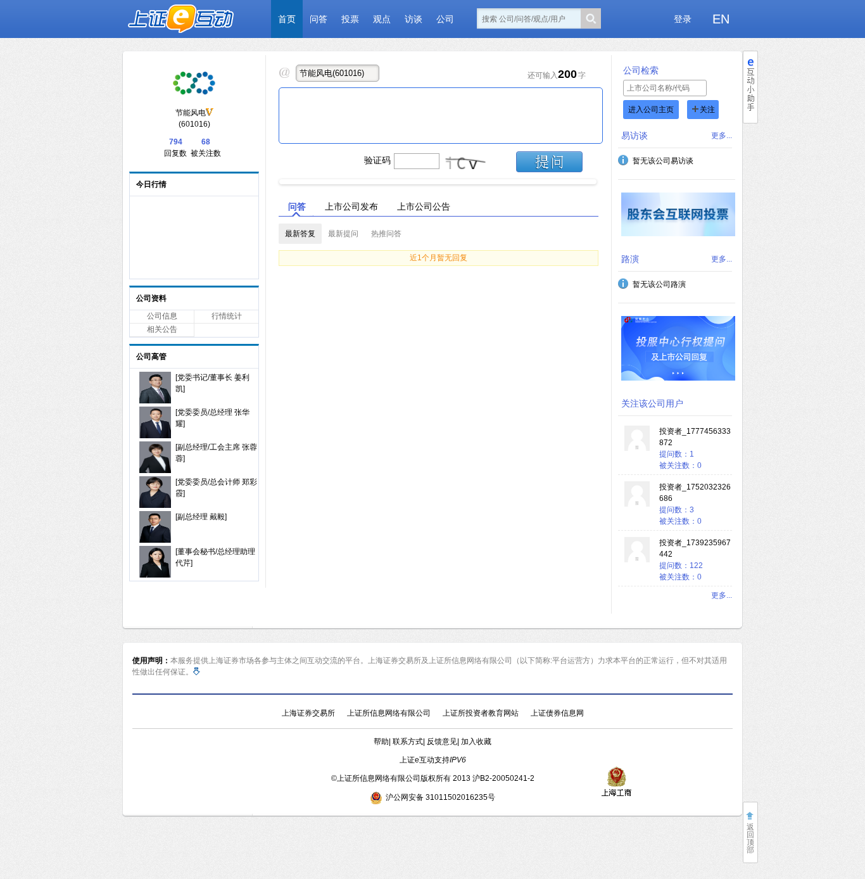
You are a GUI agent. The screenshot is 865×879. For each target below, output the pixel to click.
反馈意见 (442, 741)
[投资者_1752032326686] (637, 504)
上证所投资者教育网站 (481, 713)
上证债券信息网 (557, 713)
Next (607, 178)
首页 (287, 19)
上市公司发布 (351, 206)
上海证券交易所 (308, 713)
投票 (350, 19)
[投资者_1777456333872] (637, 448)
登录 (682, 19)
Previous (268, 178)
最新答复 (300, 233)
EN (720, 19)
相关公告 (162, 329)
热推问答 (386, 233)
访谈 (413, 19)
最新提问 (343, 233)
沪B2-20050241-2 (503, 778)
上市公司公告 (423, 206)
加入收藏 (476, 741)
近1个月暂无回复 (438, 257)
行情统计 (227, 316)
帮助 (381, 741)
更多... (721, 135)
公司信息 (162, 316)
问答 (318, 19)
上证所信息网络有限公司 (389, 713)
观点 (382, 19)
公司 (445, 19)
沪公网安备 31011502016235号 (440, 797)
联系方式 (408, 741)
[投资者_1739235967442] (637, 559)
